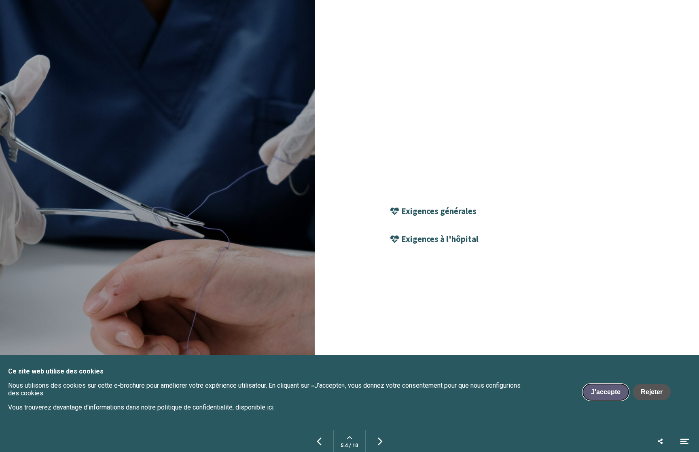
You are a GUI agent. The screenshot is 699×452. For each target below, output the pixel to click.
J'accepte (606, 391)
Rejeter (652, 391)
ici (270, 407)
